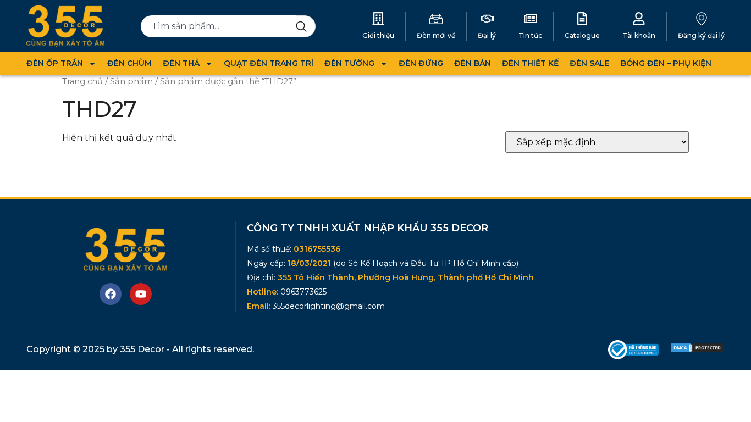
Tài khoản (638, 35)
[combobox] (218, 26)
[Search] (306, 26)
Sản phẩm (131, 81)
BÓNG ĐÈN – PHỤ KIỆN (666, 63)
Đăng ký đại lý (701, 35)
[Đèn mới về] (436, 18)
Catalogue (582, 35)
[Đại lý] (487, 18)
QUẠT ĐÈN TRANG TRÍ (268, 63)
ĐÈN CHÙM (129, 63)
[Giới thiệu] (378, 18)
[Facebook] (111, 294)
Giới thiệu (378, 35)
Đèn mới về (436, 35)
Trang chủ (82, 81)
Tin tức (530, 35)
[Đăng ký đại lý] (701, 18)
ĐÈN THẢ (181, 63)
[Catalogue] (582, 18)
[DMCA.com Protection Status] (697, 350)
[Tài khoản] (638, 18)
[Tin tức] (530, 18)
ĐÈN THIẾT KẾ (530, 63)
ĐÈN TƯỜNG (349, 63)
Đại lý (487, 35)
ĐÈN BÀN (472, 63)
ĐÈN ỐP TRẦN (54, 63)
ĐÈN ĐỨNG (421, 63)
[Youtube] (141, 294)
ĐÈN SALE (590, 63)
